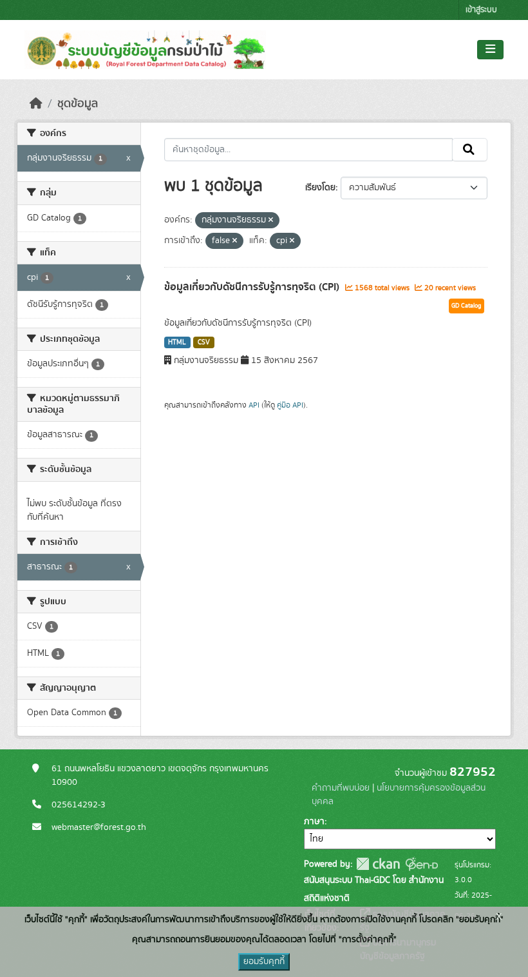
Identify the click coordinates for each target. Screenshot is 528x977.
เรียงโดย (320, 187)
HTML (177, 342)
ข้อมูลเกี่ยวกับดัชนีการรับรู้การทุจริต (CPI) (253, 287)
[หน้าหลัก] (36, 103)
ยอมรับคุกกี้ (264, 961)
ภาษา (314, 821)
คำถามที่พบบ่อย (341, 788)
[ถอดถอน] (271, 220)
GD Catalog (466, 305)
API (254, 405)
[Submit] (469, 149)
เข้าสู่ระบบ (481, 10)
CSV (204, 342)
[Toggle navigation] (490, 49)
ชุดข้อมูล (77, 103)
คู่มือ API (290, 405)
